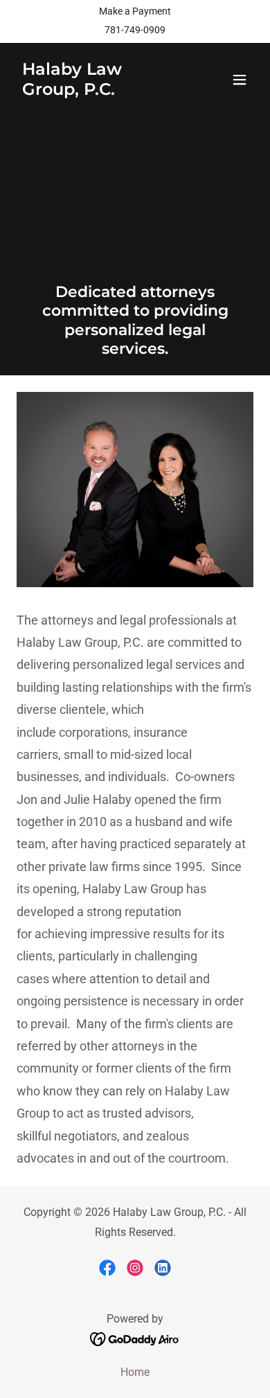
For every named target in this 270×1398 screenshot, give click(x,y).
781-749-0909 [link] (135, 29)
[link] (99, 91)
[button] (239, 79)
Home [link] (135, 1372)
